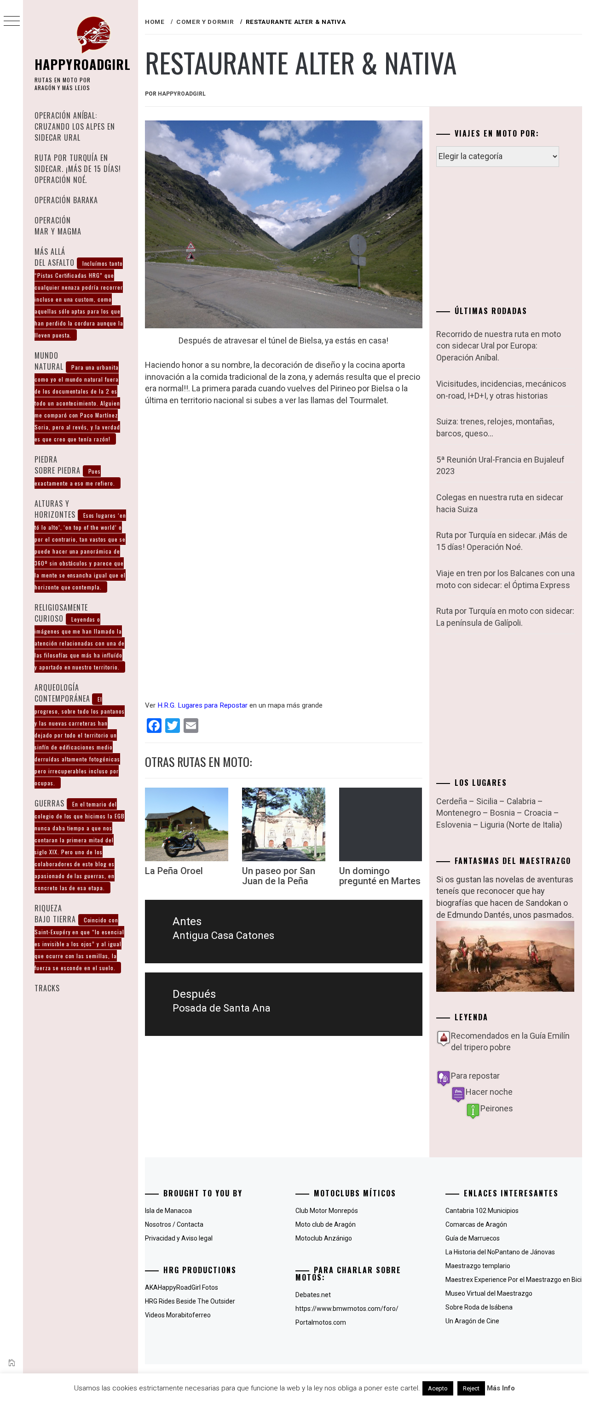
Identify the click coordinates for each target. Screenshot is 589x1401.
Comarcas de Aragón (476, 1224)
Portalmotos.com (320, 1322)
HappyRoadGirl (83, 64)
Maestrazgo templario (477, 1265)
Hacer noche (489, 1092)
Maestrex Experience (476, 1279)
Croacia (538, 813)
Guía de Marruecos (472, 1238)
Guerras (80, 845)
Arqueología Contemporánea (80, 734)
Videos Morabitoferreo (178, 1315)
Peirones (496, 1108)
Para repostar (475, 1076)
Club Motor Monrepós (326, 1210)
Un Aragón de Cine (472, 1321)
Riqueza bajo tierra (79, 937)
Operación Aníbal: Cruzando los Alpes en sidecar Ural (75, 126)
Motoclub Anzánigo (323, 1238)
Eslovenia (453, 824)
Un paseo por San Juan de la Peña (278, 875)
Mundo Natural (77, 396)
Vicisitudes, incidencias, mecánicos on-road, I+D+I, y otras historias (501, 389)
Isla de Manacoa (168, 1210)
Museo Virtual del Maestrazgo (488, 1293)
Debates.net (313, 1294)
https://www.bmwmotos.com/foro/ (346, 1308)
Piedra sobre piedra (75, 470)
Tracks (47, 988)
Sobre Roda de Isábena (479, 1307)
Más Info (501, 1388)
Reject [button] (471, 1388)
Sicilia (486, 801)
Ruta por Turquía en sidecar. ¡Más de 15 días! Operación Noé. (78, 168)
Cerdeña (451, 801)
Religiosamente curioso (80, 636)
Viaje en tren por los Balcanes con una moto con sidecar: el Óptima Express (505, 579)
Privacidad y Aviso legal (179, 1238)
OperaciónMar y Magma (58, 226)
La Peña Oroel (174, 870)
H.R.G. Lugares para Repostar (202, 705)
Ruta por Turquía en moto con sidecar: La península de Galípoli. (505, 617)
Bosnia (502, 813)
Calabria (521, 801)
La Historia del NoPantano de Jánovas (500, 1252)
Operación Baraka (66, 200)
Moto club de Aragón (325, 1224)
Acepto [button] (438, 1388)
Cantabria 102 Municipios (482, 1210)
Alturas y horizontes (80, 544)
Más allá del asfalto (79, 292)
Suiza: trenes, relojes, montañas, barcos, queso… (495, 427)
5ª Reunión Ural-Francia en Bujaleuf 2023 (500, 465)
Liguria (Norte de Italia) (521, 824)
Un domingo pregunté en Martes (380, 875)
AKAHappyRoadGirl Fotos (181, 1287)
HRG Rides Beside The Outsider (190, 1301)
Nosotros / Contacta (174, 1224)
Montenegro (458, 813)
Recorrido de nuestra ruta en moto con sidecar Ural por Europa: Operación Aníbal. (498, 345)
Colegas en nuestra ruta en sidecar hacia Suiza (499, 503)
